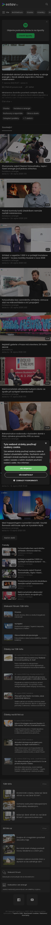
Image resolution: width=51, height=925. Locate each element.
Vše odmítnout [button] (26, 475)
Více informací (23, 463)
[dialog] (25, 462)
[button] (25, 480)
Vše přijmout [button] (26, 468)
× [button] (46, 443)
